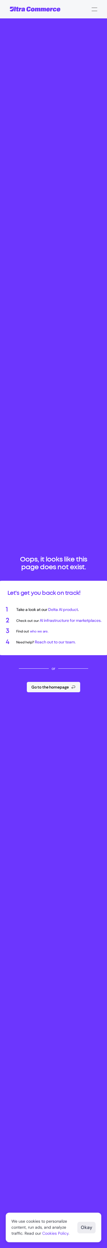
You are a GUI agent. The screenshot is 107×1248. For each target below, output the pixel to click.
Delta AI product (63, 609)
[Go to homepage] (35, 9)
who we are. (39, 631)
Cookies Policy (55, 1233)
